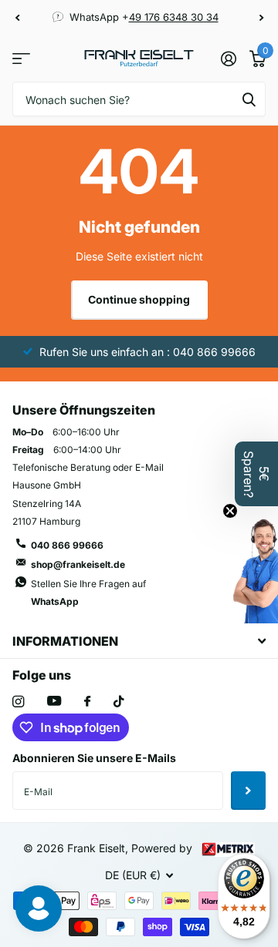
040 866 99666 (67, 545)
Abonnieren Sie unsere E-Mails (94, 757)
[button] (17, 17)
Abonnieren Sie (248, 790)
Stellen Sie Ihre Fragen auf (88, 592)
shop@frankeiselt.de (78, 564)
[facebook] (87, 702)
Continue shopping (139, 299)
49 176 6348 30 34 (174, 17)
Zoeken (249, 99)
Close (139, 640)
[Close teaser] (230, 511)
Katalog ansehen (21, 58)
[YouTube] (54, 702)
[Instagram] (18, 701)
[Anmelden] (228, 58)
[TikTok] (119, 701)
